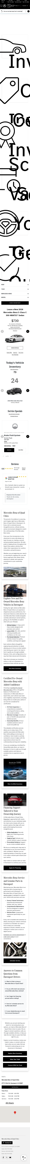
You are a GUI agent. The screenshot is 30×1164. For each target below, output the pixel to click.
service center (8, 895)
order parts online (9, 937)
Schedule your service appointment (14, 935)
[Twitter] (6, 1157)
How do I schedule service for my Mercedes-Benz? (14, 1005)
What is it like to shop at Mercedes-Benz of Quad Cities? (14, 982)
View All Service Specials (14, 414)
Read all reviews (23, 468)
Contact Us (8, 1143)
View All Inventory (14, 369)
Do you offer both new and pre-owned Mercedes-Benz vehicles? (15, 990)
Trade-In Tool (11, 838)
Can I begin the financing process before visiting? (13, 997)
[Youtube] (10, 1157)
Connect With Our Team (15, 1065)
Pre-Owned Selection (13, 637)
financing (6, 819)
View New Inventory (15, 668)
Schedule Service (14, 416)
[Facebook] (3, 1157)
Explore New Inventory (15, 1053)
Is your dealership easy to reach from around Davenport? (15, 1012)
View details (15, 348)
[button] (15, 1113)
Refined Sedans (11, 625)
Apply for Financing (15, 868)
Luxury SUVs (10, 631)
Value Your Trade (15, 1059)
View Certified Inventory (15, 784)
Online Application (12, 832)
